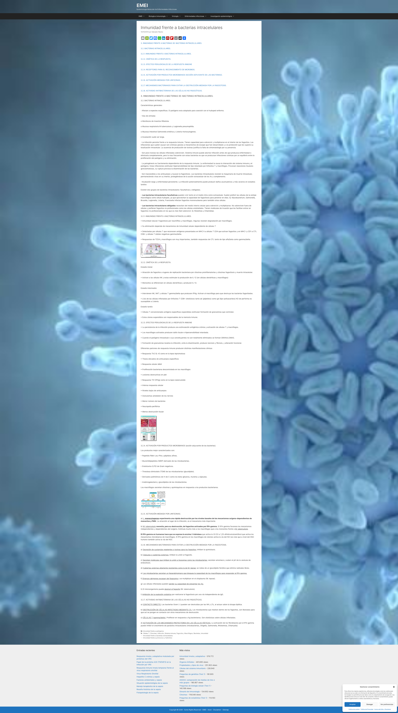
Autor (210, 710)
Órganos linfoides (187, 662)
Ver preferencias (386, 704)
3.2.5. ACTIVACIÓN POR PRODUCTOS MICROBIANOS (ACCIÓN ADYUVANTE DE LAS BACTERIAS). (181, 75)
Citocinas (153, 633)
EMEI (142, 5)
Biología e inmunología (157, 16)
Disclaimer (217, 710)
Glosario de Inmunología (190, 692)
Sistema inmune (170, 633)
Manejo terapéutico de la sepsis (150, 686)
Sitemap (226, 710)
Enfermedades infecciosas (194, 16)
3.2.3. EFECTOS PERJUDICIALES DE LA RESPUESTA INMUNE (166, 64)
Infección (161, 633)
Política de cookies (354, 709)
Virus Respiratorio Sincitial (147, 674)
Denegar (369, 704)
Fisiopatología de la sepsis (148, 693)
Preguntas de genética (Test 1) (192, 674)
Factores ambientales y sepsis (149, 680)
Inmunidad (204, 633)
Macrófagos (188, 633)
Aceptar (352, 704)
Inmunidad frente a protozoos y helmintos (157, 638)
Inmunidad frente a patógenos (153, 631)
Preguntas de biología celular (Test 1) (195, 686)
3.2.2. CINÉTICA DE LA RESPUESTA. (156, 59)
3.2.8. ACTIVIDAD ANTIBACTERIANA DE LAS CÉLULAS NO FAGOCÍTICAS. (171, 91)
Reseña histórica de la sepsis (149, 689)
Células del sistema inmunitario (193, 668)
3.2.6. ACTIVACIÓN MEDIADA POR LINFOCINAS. (161, 80)
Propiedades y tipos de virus (191, 665)
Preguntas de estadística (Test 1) (193, 698)
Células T (146, 633)
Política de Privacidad (367, 709)
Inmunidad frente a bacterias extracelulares (158, 635)
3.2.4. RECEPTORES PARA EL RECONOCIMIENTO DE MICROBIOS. (168, 70)
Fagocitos (180, 633)
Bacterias (197, 633)
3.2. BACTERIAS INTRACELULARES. (156, 48)
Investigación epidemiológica (221, 16)
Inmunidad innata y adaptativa (192, 656)
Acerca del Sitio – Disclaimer (382, 709)
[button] (394, 687)
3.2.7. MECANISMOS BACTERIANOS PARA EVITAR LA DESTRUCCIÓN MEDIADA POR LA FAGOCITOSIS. (183, 85)
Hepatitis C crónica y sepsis (148, 677)
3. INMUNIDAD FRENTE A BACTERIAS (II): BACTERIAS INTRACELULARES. (171, 43)
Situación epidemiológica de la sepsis (152, 683)
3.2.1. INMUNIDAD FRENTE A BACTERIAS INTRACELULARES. (166, 54)
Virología (175, 16)
